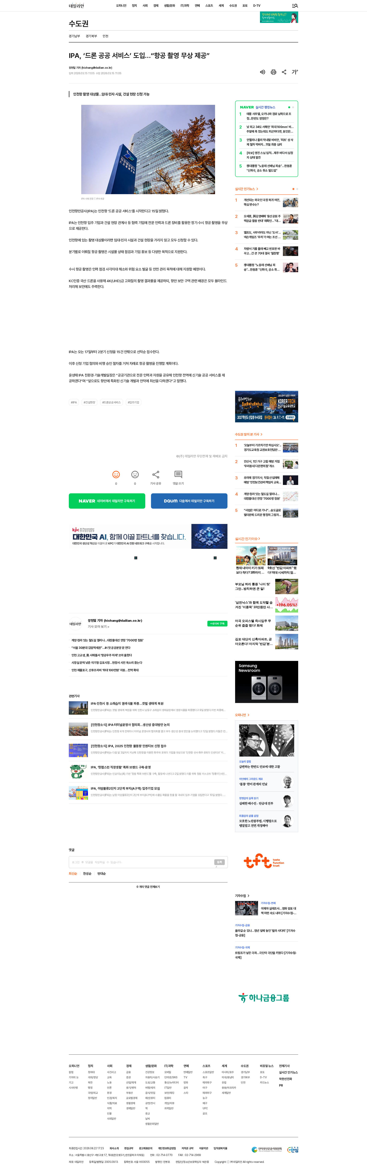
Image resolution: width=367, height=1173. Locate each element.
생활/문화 (169, 5)
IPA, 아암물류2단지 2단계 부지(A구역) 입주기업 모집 (125, 788)
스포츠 (209, 5)
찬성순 (87, 873)
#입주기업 (133, 402)
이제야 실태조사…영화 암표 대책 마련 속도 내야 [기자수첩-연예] (278, 913)
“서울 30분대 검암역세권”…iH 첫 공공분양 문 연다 (100, 648)
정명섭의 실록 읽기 (248, 798)
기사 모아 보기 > (98, 627)
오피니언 (121, 5)
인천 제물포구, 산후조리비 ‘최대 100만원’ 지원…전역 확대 (104, 670)
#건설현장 (89, 402)
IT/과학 (185, 5)
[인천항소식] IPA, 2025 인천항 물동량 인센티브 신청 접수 (128, 746)
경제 (155, 5)
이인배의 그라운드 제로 (251, 779)
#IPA (74, 402)
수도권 (233, 5)
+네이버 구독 (217, 623)
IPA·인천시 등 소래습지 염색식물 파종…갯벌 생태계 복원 (127, 703)
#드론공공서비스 (111, 402)
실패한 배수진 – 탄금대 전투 (256, 803)
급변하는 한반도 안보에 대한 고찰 (259, 767)
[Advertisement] (148, 825)
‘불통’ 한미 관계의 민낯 (253, 784)
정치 (134, 5)
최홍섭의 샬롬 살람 (248, 816)
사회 (145, 5)
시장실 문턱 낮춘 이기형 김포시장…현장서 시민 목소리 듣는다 (106, 663)
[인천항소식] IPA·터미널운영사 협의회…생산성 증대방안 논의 (130, 725)
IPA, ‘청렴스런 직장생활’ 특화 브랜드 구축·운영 (121, 767)
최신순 (73, 873)
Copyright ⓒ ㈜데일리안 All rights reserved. (239, 1162)
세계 (221, 5)
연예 (197, 5)
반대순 (101, 873)
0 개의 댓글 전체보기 (148, 887)
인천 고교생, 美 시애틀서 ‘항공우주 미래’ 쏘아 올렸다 (101, 655)
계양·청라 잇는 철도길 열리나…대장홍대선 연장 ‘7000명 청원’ (107, 640)
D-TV (256, 5)
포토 (245, 5)
